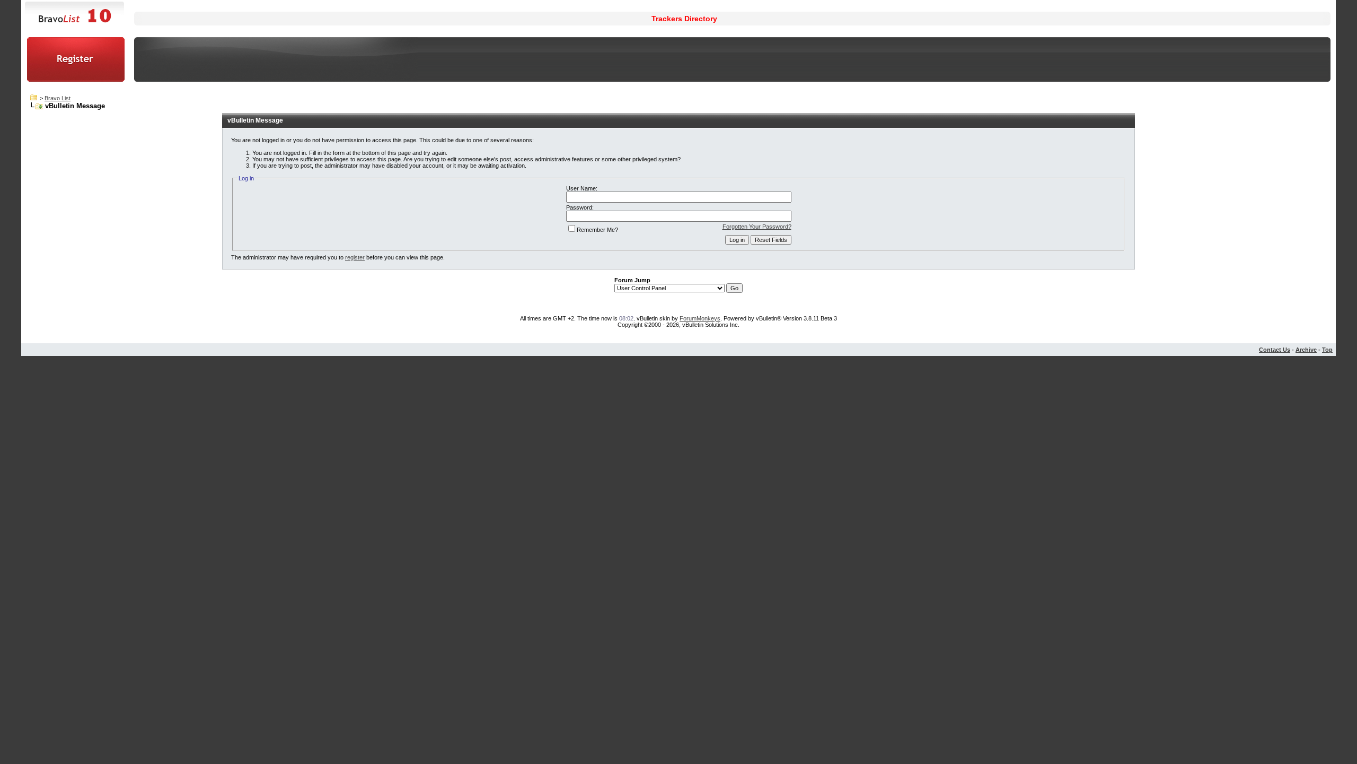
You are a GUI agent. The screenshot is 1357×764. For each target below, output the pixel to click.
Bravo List (58, 98)
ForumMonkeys (700, 318)
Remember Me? (597, 230)
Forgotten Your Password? (756, 226)
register (355, 257)
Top (1327, 349)
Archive (1306, 349)
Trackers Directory (684, 18)
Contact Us (1274, 349)
